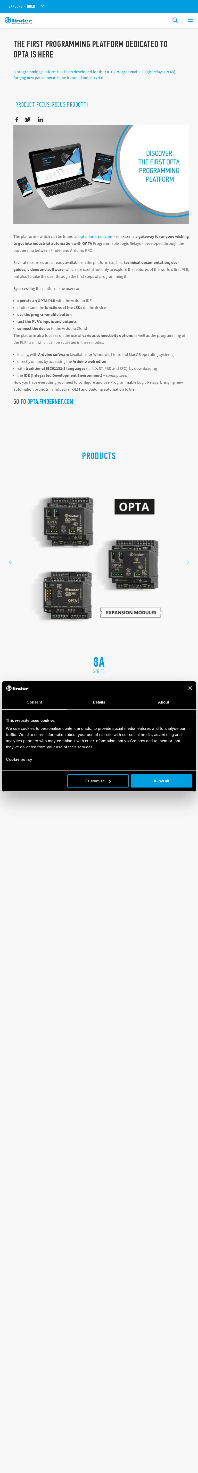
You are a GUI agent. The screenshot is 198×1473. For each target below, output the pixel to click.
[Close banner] (190, 688)
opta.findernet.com (95, 236)
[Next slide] (187, 562)
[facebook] (16, 120)
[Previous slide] (10, 562)
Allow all (161, 781)
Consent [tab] (34, 702)
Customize (95, 781)
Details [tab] (99, 702)
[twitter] (28, 119)
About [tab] (163, 702)
